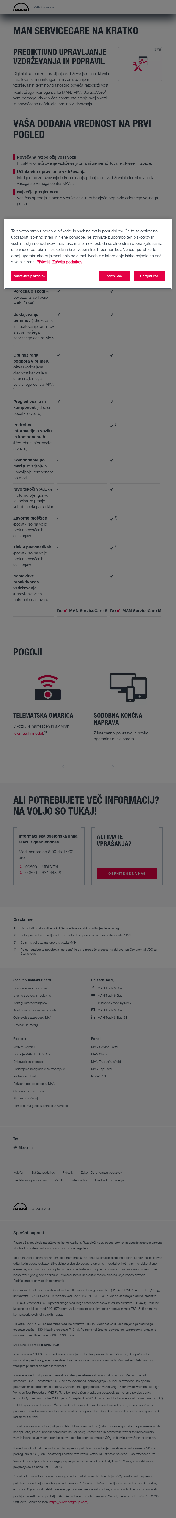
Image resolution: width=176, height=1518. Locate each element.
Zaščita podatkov (67, 261)
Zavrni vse (114, 276)
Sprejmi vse (149, 276)
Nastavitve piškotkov (29, 276)
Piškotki (44, 261)
